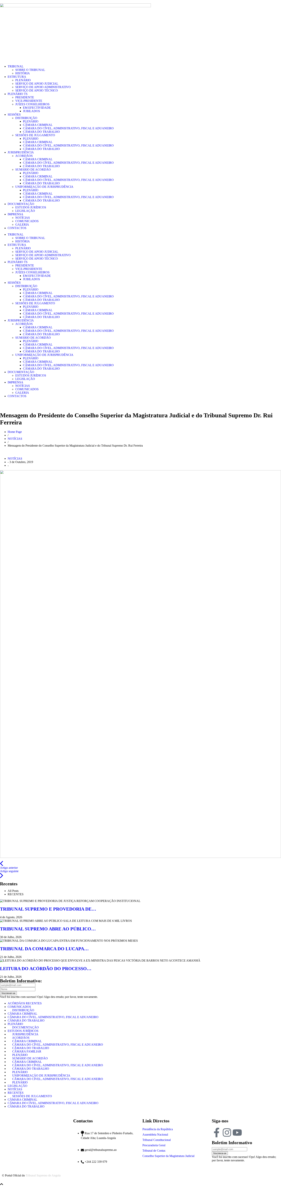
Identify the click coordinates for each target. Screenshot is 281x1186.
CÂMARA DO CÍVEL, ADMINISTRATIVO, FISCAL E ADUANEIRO (68, 128)
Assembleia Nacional (155, 1134)
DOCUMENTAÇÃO (21, 204)
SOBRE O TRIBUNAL (30, 69)
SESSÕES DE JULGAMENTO (35, 135)
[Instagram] (227, 1132)
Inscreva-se (219, 1153)
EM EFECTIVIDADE (37, 107)
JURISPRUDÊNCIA (21, 152)
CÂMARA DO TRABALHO (41, 131)
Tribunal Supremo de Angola (43, 1175)
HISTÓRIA (22, 73)
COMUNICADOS (27, 221)
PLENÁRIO (23, 80)
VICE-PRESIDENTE (28, 100)
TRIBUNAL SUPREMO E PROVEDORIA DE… (48, 909)
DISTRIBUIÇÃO (26, 118)
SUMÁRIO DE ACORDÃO (33, 169)
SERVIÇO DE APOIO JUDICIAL (36, 83)
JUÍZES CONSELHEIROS (32, 104)
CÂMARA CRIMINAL (38, 124)
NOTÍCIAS (22, 217)
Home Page (15, 431)
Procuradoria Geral (153, 1145)
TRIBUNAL (16, 66)
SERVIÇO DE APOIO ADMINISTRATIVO (43, 87)
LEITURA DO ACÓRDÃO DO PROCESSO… (45, 968)
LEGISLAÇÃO (25, 210)
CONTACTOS (17, 228)
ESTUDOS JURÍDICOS (30, 207)
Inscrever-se (8, 993)
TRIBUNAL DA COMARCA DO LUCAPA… (44, 948)
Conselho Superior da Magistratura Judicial (168, 1156)
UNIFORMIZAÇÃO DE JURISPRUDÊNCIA (44, 186)
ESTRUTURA (17, 76)
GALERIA (22, 224)
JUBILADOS (31, 111)
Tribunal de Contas (153, 1150)
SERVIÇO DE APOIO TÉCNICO (36, 90)
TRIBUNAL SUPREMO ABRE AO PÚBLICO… (48, 928)
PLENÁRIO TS (18, 94)
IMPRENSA (15, 214)
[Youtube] (237, 1132)
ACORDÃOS (24, 155)
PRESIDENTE (24, 97)
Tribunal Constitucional (156, 1139)
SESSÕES (14, 114)
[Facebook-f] (216, 1132)
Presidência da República (157, 1129)
